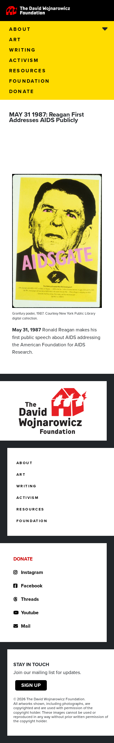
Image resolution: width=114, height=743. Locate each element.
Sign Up (31, 685)
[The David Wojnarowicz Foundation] (38, 10)
